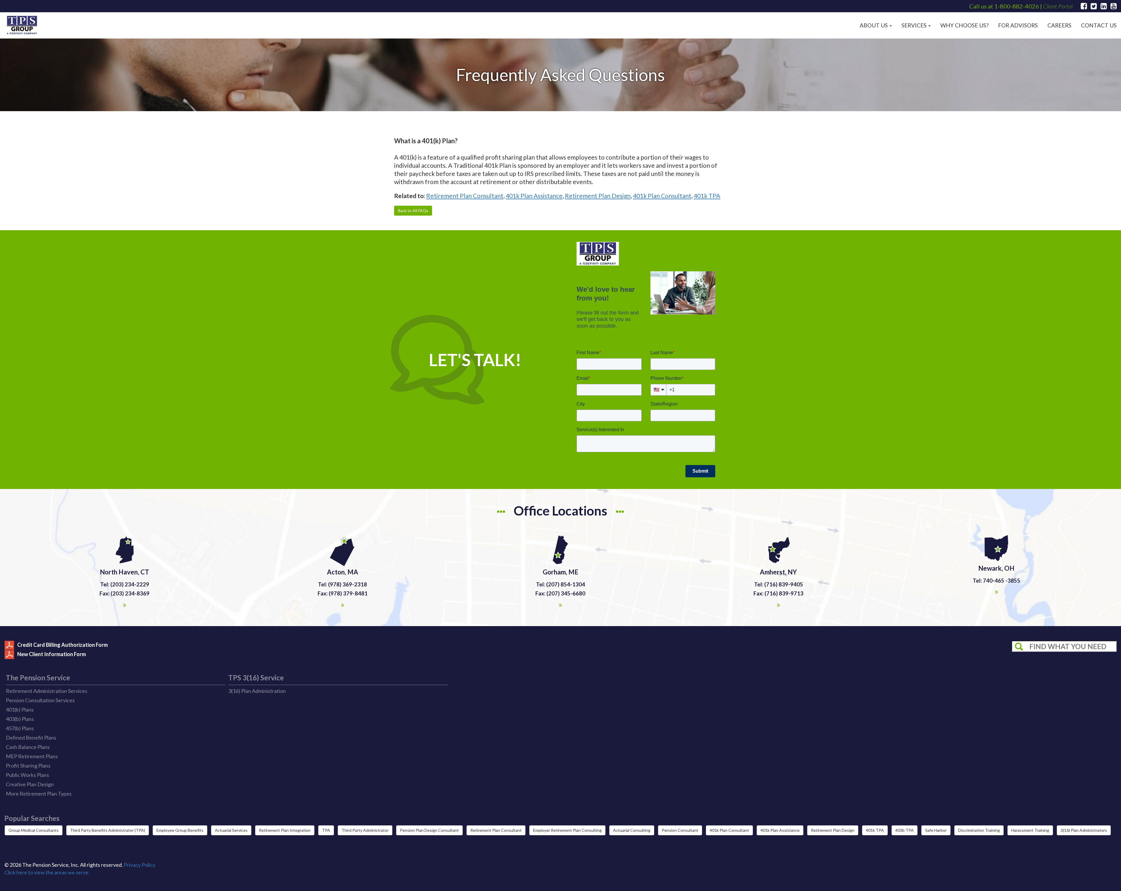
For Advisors (1018, 25)
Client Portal (1058, 6)
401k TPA (707, 195)
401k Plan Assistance (534, 195)
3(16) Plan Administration (257, 691)
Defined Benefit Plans (31, 737)
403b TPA (904, 830)
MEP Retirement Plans (32, 756)
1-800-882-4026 (1016, 6)
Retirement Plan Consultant (464, 195)
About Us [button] (874, 25)
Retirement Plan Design (598, 195)
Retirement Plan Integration (285, 830)
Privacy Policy (139, 865)
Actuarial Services (231, 830)
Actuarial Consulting (631, 830)
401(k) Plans (20, 709)
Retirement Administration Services (46, 691)
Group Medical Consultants (33, 830)
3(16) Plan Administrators (1084, 830)
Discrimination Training (979, 830)
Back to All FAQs (413, 210)
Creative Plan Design (30, 784)
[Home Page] (21, 25)
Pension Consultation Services (40, 700)
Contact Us (1099, 25)
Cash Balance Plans (28, 747)
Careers (1059, 25)
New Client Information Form (51, 654)
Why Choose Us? (964, 25)
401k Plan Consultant (662, 195)
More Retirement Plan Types (39, 793)
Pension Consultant (680, 830)
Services (914, 25)
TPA (326, 830)
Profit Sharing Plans (28, 765)
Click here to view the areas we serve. (47, 872)
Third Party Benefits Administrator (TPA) (107, 830)
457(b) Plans (20, 728)
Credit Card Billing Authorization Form (62, 645)
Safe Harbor (936, 830)
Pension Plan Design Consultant (429, 830)
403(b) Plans (20, 719)
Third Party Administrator (365, 830)
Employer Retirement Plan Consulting (567, 830)
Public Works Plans (27, 775)
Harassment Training (1030, 830)
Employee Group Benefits (179, 830)
